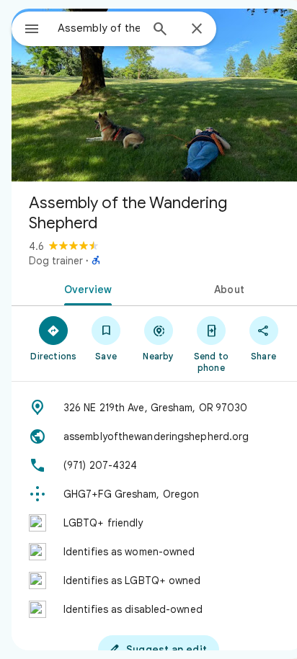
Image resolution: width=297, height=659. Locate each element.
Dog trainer (56, 260)
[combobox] (99, 28)
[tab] (85, 288)
